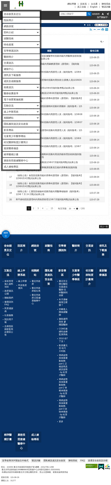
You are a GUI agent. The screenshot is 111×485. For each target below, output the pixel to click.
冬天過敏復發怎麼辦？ (63, 302)
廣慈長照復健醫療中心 (16, 160)
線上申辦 (22, 281)
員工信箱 (81, 7)
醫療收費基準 (11, 93)
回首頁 (83, 4)
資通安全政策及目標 (97, 460)
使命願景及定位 (12, 14)
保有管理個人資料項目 (8, 284)
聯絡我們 (8, 298)
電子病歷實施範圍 (13, 99)
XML (95, 29)
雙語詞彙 (106, 7)
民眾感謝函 (8, 309)
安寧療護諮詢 (11, 50)
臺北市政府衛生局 (36, 289)
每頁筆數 (62, 208)
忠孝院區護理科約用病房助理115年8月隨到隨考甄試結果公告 (45, 88)
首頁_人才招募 (101, 25)
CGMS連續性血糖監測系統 (63, 332)
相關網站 (35, 272)
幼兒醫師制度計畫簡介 (16, 142)
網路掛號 (9, 26)
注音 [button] (106, 29)
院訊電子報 (8, 320)
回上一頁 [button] (104, 226)
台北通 (94, 4)
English (93, 7)
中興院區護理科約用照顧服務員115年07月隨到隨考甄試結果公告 (47, 162)
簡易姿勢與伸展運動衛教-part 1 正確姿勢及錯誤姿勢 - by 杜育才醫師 (63, 365)
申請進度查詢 (22, 286)
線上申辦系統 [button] (11, 111)
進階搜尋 (96, 14)
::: (1, 237)
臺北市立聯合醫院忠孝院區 (38, 5)
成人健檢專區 (11, 166)
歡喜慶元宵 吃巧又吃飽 (63, 348)
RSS (91, 29)
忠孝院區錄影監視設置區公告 (8, 330)
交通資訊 (9, 63)
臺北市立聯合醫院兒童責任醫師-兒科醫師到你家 (63, 288)
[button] (77, 209)
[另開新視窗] (92, 466)
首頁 (89, 25)
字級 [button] (103, 14)
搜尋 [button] (88, 14)
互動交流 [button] (9, 105)
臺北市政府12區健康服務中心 (36, 299)
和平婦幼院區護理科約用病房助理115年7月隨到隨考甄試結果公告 (47, 199)
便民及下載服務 (12, 75)
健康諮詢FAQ (8, 303)
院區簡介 (9, 20)
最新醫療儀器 (11, 148)
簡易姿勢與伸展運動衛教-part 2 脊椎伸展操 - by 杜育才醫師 (63, 387)
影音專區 (62, 272)
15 (52, 208)
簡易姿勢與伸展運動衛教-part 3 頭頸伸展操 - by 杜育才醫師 (63, 409)
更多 (61, 421)
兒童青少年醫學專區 (15, 136)
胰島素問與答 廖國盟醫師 (63, 322)
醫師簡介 (9, 56)
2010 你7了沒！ (63, 339)
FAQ (82, 460)
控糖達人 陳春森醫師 (63, 312)
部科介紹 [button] (9, 32)
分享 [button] (108, 14)
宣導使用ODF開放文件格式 (15, 460)
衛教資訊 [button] (9, 87)
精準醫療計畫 (11, 154)
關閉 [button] (5, 5)
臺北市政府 (36, 282)
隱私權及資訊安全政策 (54, 460)
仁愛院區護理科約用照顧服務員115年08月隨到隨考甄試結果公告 (47, 93)
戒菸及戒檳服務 (12, 81)
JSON (98, 29)
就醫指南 (9, 38)
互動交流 (8, 272)
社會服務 (8, 315)
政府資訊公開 (8, 292)
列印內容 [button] (103, 29)
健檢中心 (9, 69)
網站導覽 (71, 4)
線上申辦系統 (21, 272)
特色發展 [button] (9, 44)
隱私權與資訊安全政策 (16, 124)
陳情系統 (106, 4)
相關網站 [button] (9, 118)
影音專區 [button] (9, 130)
